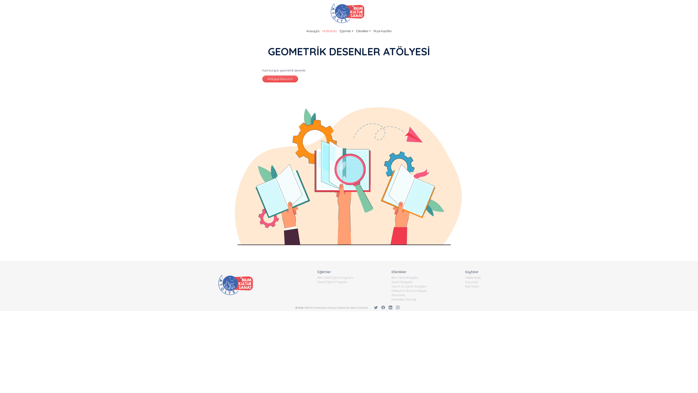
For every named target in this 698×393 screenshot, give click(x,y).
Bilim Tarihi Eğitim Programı (335, 277)
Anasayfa (312, 31)
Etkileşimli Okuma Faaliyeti (409, 291)
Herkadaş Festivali (404, 299)
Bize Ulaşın (472, 286)
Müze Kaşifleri (383, 31)
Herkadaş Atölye (325, 307)
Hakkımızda (473, 277)
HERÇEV (308, 307)
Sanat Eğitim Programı (332, 282)
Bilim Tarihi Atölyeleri (405, 277)
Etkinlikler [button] (362, 31)
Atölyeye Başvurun (280, 79)
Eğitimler (345, 31)
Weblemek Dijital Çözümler (352, 307)
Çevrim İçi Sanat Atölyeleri (409, 286)
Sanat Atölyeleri (402, 282)
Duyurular (471, 282)
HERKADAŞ (329, 31)
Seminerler (399, 295)
